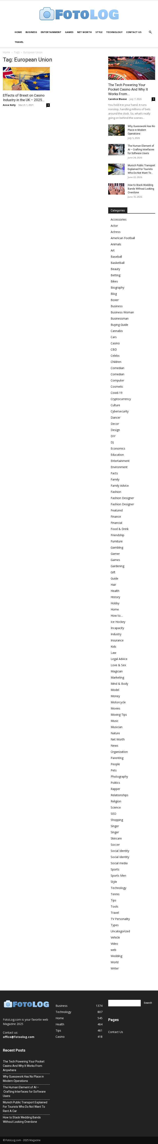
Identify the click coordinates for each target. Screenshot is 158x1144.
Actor (114, 226)
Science (116, 807)
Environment (119, 467)
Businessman (120, 318)
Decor (115, 424)
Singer (115, 826)
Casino (115, 343)
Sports (115, 869)
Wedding (116, 956)
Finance (116, 516)
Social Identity (120, 851)
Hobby (115, 603)
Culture (115, 405)
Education (117, 455)
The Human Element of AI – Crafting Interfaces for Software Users (141, 149)
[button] (150, 32)
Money (115, 696)
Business (31, 32)
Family (115, 479)
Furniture (117, 541)
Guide (114, 578)
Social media (119, 863)
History (115, 597)
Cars (114, 337)
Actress (116, 232)
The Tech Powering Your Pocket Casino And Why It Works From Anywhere (23, 1066)
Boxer (115, 300)
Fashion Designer (122, 498)
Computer (117, 380)
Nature (115, 733)
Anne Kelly (9, 104)
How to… (117, 615)
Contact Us (134, 32)
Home (18, 32)
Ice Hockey (118, 622)
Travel (19, 42)
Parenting (117, 758)
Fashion (116, 492)
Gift (113, 572)
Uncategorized (120, 931)
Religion (116, 801)
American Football (123, 238)
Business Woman (122, 312)
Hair (113, 585)
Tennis (115, 894)
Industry (116, 634)
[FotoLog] (79, 14)
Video (114, 944)
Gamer (115, 554)
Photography (119, 776)
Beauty (115, 269)
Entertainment (51, 32)
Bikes (114, 281)
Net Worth (84, 32)
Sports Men (118, 875)
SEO (113, 814)
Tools (114, 906)
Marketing (117, 677)
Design (115, 430)
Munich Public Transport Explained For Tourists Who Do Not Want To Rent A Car (25, 1107)
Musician (116, 727)
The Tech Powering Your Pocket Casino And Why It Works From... (128, 89)
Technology (114, 32)
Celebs (115, 356)
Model (115, 690)
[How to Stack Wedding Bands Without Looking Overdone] (116, 189)
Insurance (117, 640)
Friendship (117, 535)
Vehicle (115, 937)
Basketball (117, 263)
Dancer (115, 417)
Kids (113, 646)
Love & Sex (118, 665)
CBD (114, 349)
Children (116, 362)
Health (115, 591)
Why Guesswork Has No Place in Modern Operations (141, 130)
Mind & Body (119, 684)
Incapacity (117, 628)
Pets (114, 770)
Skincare (116, 838)
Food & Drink (120, 529)
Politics (115, 783)
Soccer (115, 844)
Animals (116, 244)
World (114, 962)
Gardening (117, 566)
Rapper (115, 789)
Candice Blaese (117, 98)
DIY (113, 436)
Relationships (119, 795)
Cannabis (117, 331)
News (114, 745)
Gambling (117, 547)
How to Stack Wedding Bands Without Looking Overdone (141, 189)
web (113, 950)
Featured (117, 510)
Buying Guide (119, 325)
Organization (119, 752)
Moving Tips (119, 715)
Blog (114, 294)
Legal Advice (119, 659)
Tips (113, 900)
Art (113, 250)
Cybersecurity (120, 411)
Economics (118, 448)
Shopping (117, 820)
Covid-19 (116, 393)
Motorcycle (118, 702)
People (115, 764)
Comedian (117, 368)
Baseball (116, 257)
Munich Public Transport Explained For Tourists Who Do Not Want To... (141, 169)
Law (113, 653)
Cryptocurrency (121, 399)
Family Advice (120, 486)
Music (114, 721)
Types (115, 925)
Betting (115, 275)
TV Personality (120, 919)
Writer (115, 968)
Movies (115, 708)
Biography (117, 287)
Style (98, 32)
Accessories (119, 219)
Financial (116, 523)
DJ (112, 442)
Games (69, 32)
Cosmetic (117, 386)
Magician (117, 671)
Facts (114, 473)
